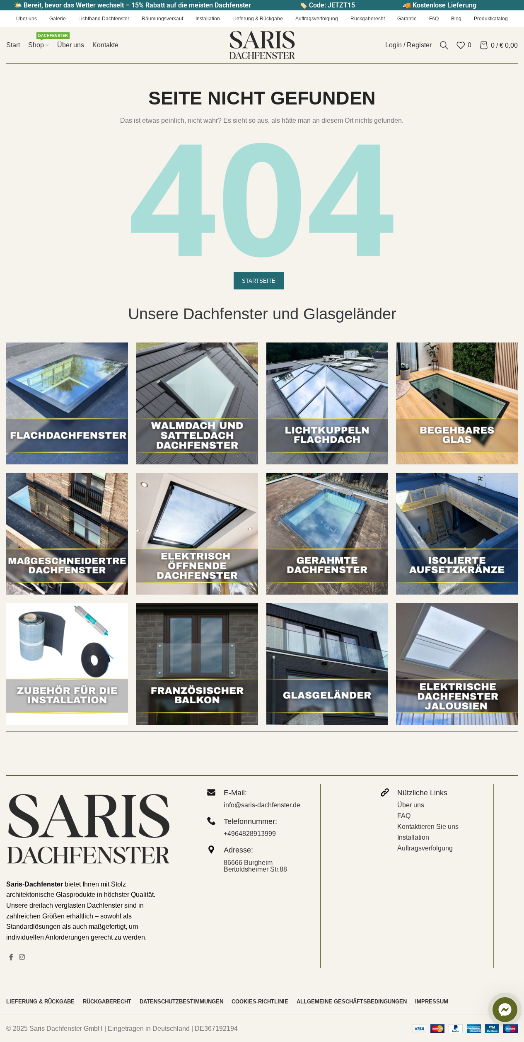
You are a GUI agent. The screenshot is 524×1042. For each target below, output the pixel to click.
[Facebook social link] (11, 957)
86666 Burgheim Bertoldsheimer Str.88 (255, 866)
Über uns (410, 805)
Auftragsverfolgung (425, 848)
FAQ (404, 815)
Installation (413, 837)
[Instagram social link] (21, 957)
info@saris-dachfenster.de (262, 805)
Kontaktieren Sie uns (428, 826)
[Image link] (67, 403)
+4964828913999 (250, 833)
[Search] (444, 45)
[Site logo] (262, 44)
